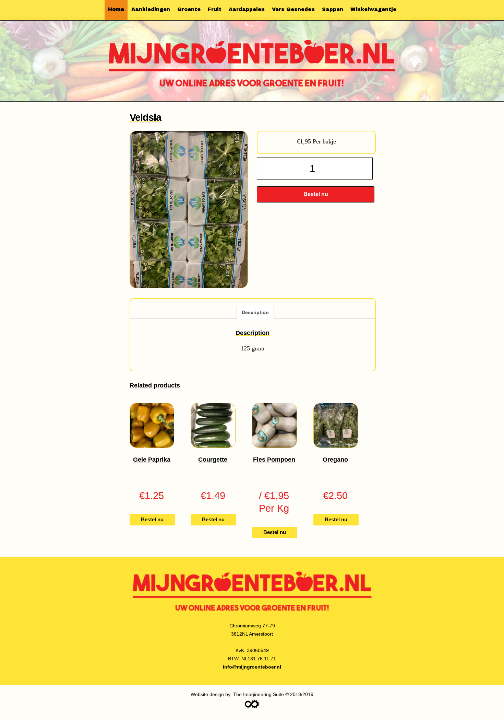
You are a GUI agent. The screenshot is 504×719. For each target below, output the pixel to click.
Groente (189, 9)
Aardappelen (247, 9)
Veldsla (145, 117)
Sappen (332, 9)
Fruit (214, 9)
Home (116, 9)
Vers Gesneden (293, 9)
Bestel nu (315, 194)
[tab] (255, 312)
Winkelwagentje (373, 9)
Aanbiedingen (150, 9)
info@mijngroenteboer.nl (252, 667)
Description (255, 312)
